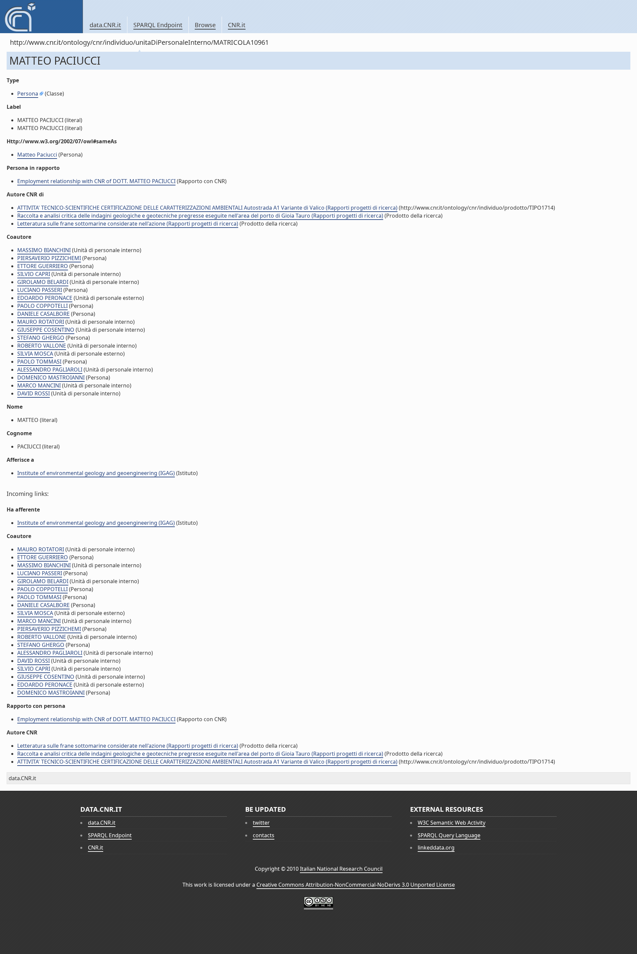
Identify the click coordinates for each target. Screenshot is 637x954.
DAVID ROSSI (33, 393)
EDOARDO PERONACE (44, 298)
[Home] (41, 16)
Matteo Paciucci (37, 154)
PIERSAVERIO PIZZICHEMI (49, 258)
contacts (263, 835)
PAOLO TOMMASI (39, 361)
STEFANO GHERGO (40, 337)
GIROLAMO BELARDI (42, 282)
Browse (205, 25)
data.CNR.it (105, 25)
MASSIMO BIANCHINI (44, 250)
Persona (27, 93)
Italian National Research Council (341, 868)
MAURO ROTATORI (40, 321)
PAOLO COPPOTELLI (42, 305)
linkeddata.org (436, 847)
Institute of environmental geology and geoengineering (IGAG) (96, 473)
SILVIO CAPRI (33, 274)
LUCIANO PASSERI (39, 290)
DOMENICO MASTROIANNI (51, 377)
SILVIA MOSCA (35, 353)
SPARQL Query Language (449, 835)
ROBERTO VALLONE (41, 345)
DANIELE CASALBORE (43, 313)
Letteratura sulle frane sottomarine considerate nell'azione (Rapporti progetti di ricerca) (127, 223)
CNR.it (237, 25)
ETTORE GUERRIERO (42, 266)
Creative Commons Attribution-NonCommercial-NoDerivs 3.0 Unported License (355, 884)
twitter (261, 822)
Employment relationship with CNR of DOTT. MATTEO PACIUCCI (96, 181)
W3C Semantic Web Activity (451, 822)
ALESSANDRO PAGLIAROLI (49, 369)
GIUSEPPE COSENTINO (45, 329)
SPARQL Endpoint (157, 25)
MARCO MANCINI (39, 385)
